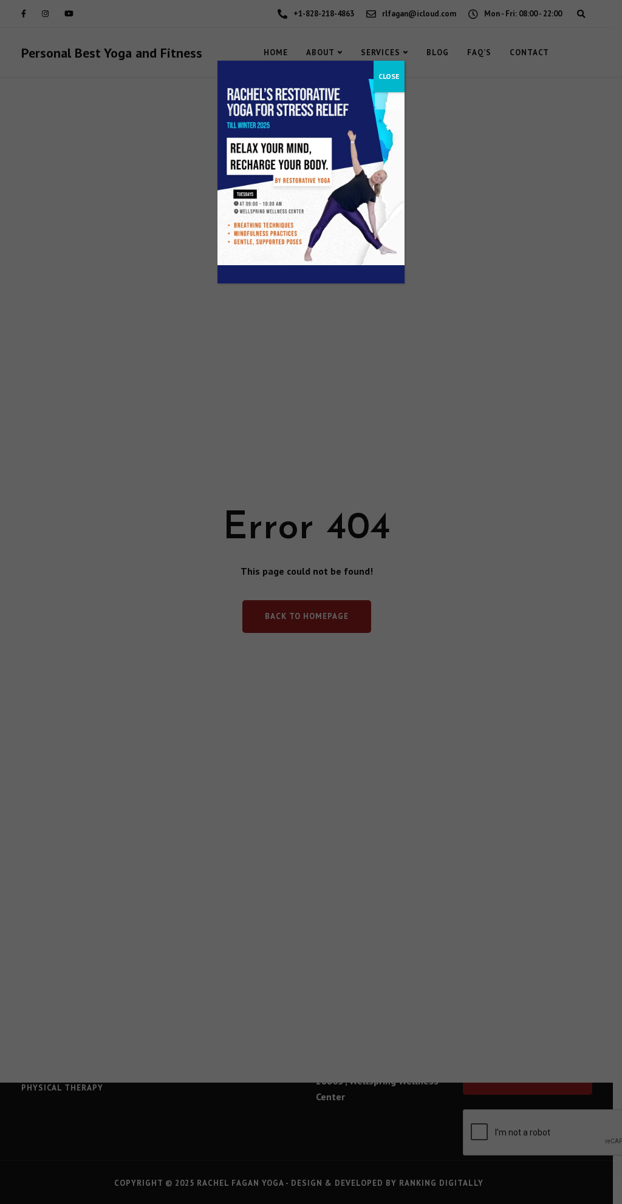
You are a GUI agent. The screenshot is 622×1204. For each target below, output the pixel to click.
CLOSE (389, 76)
